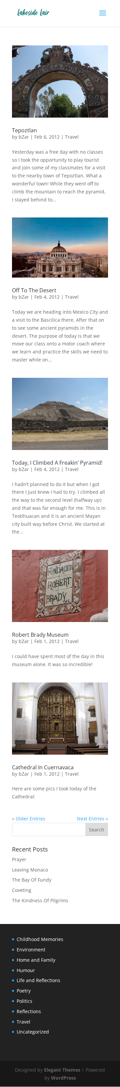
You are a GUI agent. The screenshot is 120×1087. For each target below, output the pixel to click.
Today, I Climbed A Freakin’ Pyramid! (57, 462)
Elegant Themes (62, 1070)
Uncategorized (33, 1032)
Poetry (24, 990)
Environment (31, 949)
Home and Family (36, 960)
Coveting (21, 890)
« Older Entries (28, 818)
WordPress (63, 1078)
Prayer (19, 859)
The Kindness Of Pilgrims (40, 900)
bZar (24, 137)
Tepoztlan (24, 130)
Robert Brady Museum (40, 634)
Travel (72, 137)
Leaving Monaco (30, 870)
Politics (24, 1001)
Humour (26, 970)
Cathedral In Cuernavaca (43, 767)
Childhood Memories (40, 939)
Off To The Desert (34, 290)
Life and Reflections (38, 980)
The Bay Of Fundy (31, 880)
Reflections (29, 1011)
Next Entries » (92, 818)
